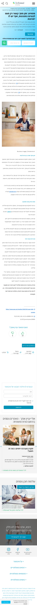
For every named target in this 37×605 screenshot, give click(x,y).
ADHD (9, 211)
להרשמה (18, 407)
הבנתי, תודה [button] (6, 602)
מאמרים (28, 8)
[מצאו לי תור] (4, 43)
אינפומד (33, 8)
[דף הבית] (18, 3)
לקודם (36, 446)
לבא (1, 446)
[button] (7, 3)
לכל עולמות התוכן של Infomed (13, 510)
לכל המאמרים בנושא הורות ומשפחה (14, 470)
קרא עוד (30, 34)
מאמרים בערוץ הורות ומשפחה (17, 8)
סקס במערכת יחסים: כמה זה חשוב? (20, 449)
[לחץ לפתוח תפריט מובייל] (33, 3)
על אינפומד (17, 561)
